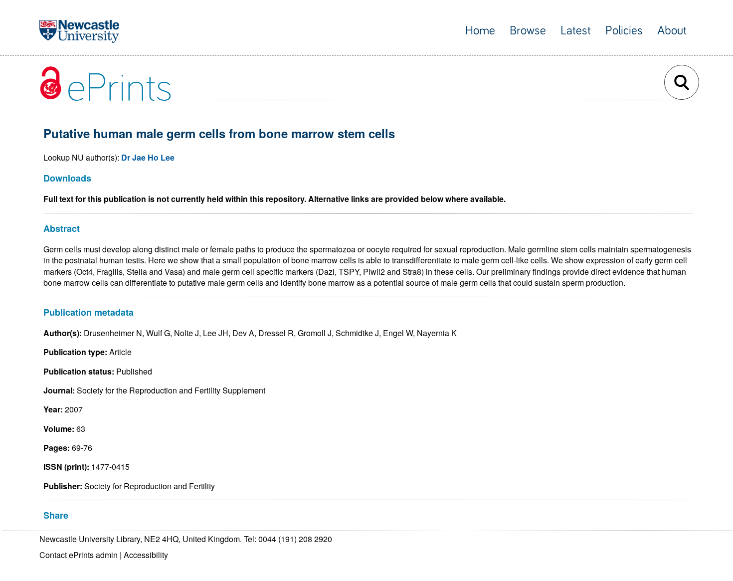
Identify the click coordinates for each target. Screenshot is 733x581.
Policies (624, 30)
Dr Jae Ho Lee (148, 157)
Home (480, 30)
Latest (575, 30)
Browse (528, 30)
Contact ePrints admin (78, 555)
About (672, 30)
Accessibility (146, 555)
